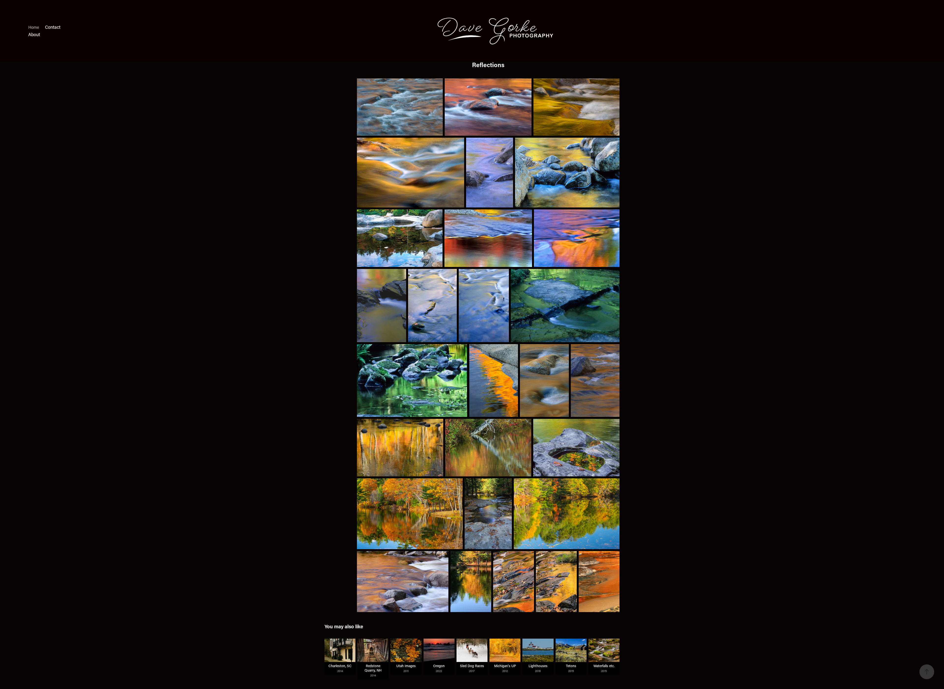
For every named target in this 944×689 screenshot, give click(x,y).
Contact (52, 27)
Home (33, 27)
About (34, 34)
